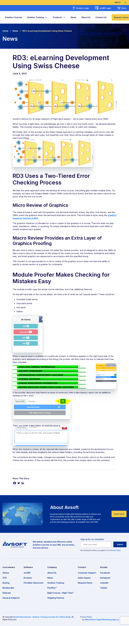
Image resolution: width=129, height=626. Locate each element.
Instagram (105, 578)
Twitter (103, 588)
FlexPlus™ (52, 588)
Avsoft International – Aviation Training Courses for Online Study (42, 617)
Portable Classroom (33, 583)
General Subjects (11, 598)
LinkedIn (104, 583)
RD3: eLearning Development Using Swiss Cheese (47, 31)
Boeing (6, 583)
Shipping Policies (55, 598)
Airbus (6, 572)
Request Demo (85, 583)
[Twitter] (18, 483)
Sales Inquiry (84, 578)
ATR (5, 578)
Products (57, 17)
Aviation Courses (13, 17)
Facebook (105, 572)
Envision (28, 578)
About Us (85, 17)
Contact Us (101, 17)
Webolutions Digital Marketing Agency (102, 619)
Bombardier (8, 588)
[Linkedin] (22, 483)
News (73, 17)
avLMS (27, 572)
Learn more (119, 514)
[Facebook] (14, 483)
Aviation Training (35, 17)
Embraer (7, 593)
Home (5, 31)
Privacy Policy (115, 550)
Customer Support (87, 572)
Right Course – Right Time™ (60, 593)
